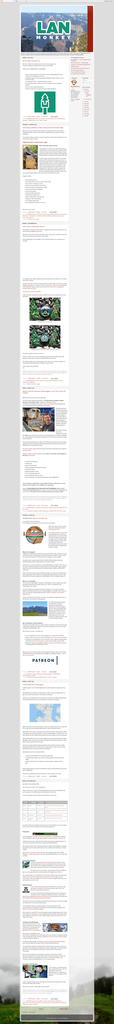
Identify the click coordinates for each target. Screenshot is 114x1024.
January (87, 99)
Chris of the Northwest (36, 886)
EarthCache (58, 1001)
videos (41, 120)
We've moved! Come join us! (31, 61)
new (38, 120)
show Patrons (26, 935)
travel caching (29, 217)
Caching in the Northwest (49, 1001)
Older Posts (63, 1009)
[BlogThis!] (53, 116)
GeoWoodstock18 (41, 215)
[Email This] (51, 116)
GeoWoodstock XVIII (54, 529)
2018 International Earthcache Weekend (40, 898)
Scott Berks (39, 867)
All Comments (87, 82)
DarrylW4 (46, 886)
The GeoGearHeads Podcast (78, 72)
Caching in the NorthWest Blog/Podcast (80, 64)
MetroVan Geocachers (58, 215)
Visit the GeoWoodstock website (40, 641)
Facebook (49, 490)
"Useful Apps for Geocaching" (42, 875)
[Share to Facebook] (56, 116)
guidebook (25, 120)
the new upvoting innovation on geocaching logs (45, 838)
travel (24, 217)
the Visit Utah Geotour (52, 936)
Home (41, 1009)
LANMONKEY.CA (34, 69)
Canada (34, 674)
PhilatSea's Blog (75, 66)
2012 (85, 115)
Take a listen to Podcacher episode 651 (32, 852)
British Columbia (43, 214)
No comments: (45, 116)
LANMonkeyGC (76, 87)
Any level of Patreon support (30, 448)
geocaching (41, 118)
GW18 (33, 675)
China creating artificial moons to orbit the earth (37, 896)
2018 (85, 103)
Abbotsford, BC (26, 594)
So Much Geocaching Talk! (31, 784)
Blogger (66, 1018)
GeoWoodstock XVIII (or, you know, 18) (35, 518)
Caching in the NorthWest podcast (57, 643)
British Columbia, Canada (33, 384)
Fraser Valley (50, 214)
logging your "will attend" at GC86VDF (54, 635)
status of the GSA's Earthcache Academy (33, 909)
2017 (85, 105)
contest (37, 380)
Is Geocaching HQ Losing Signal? (33, 684)
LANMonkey (31, 120)
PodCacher (25, 1004)
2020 (85, 89)
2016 (85, 107)
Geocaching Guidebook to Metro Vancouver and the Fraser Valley (43, 127)
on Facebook (43, 878)
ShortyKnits (61, 867)
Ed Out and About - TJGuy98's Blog (79, 62)
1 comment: (44, 212)
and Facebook (56, 957)
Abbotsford (38, 507)
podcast (30, 1004)
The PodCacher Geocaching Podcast (80, 68)
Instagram (43, 372)
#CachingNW (39, 1001)
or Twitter (49, 878)
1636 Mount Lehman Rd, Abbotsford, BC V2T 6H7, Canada (41, 677)
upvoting (35, 1004)
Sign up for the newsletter (60, 637)
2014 (85, 111)
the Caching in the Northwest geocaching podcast (44, 374)
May (86, 91)
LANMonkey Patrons (50, 402)
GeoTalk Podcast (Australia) (78, 73)
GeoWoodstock (61, 118)
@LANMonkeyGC (30, 118)
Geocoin (61, 380)
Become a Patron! (25, 53)
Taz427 (46, 867)
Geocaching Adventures (51, 118)
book (37, 118)
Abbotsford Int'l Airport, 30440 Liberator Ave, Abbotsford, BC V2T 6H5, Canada (46, 511)
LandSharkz (25, 382)
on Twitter (29, 854)
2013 (85, 113)
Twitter (39, 372)
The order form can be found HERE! (32, 291)
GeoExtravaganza (47, 674)
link (35, 120)
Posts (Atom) (32, 1012)
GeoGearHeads (56, 1002)
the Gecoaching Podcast (50, 862)
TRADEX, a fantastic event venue (54, 592)
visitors (26, 509)
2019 (85, 101)
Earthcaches (46, 890)
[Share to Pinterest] (57, 116)
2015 (85, 109)
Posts (85, 80)
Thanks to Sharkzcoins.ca (29, 356)
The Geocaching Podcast (77, 70)
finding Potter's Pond (43, 946)
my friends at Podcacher (38, 836)
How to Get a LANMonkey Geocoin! (34, 226)
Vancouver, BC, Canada (33, 219)
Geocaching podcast (46, 1002)
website (45, 120)
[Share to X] (54, 116)
